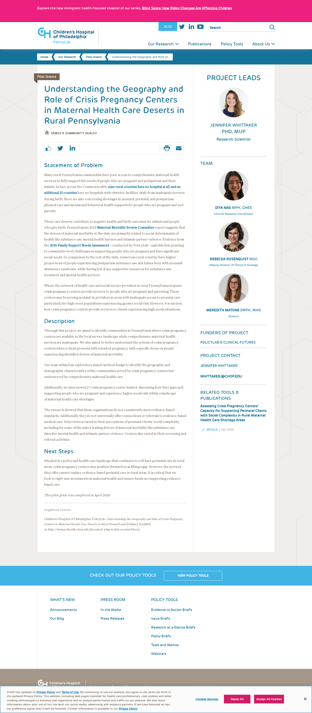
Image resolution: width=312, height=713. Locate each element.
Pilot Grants (94, 57)
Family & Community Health (74, 133)
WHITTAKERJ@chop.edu (221, 376)
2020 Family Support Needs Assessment (79, 245)
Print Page (168, 148)
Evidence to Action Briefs (171, 610)
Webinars (158, 653)
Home (44, 57)
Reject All (237, 699)
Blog (168, 26)
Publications (199, 44)
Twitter (182, 26)
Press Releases (112, 618)
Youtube (200, 26)
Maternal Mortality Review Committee (125, 227)
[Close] (305, 699)
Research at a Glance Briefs (173, 627)
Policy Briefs (161, 636)
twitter (62, 148)
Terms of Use (70, 692)
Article (212, 429)
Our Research (161, 44)
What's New (62, 599)
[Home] (68, 35)
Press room (113, 599)
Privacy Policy (46, 692)
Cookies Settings (207, 699)
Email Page (180, 148)
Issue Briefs (160, 618)
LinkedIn (191, 26)
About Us (261, 44)
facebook (50, 148)
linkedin (74, 148)
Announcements (63, 610)
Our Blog (57, 618)
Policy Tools (232, 44)
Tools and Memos (165, 645)
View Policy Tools (193, 575)
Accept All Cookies (269, 699)
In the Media (111, 610)
